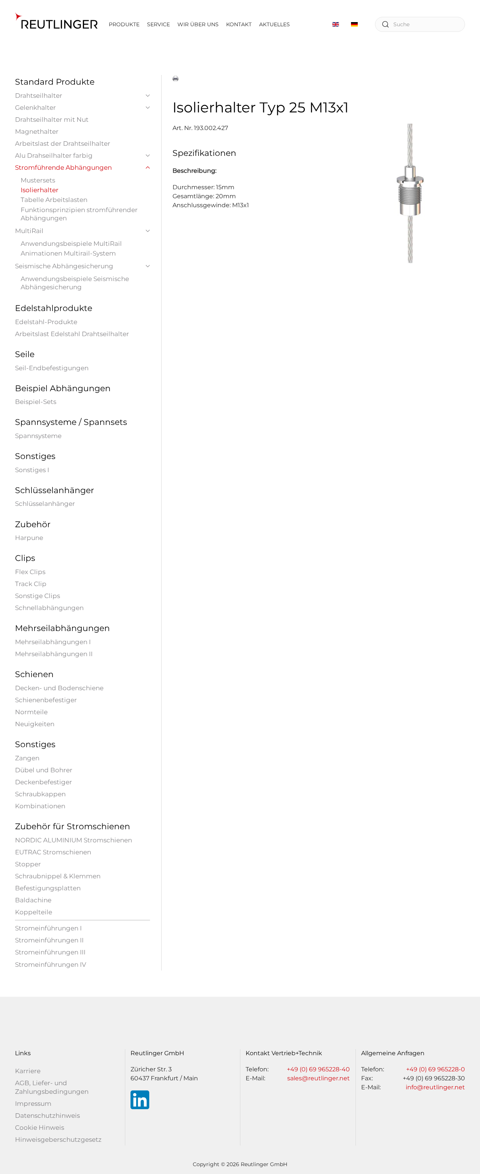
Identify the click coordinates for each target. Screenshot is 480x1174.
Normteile (31, 712)
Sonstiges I (32, 470)
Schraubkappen (40, 794)
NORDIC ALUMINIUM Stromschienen (73, 840)
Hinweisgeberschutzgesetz (58, 1139)
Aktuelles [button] (274, 24)
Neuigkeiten (34, 724)
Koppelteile (33, 912)
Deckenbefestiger (43, 782)
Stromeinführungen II (49, 940)
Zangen (27, 758)
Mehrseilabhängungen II (54, 654)
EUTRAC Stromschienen (53, 852)
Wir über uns (198, 24)
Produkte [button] (124, 24)
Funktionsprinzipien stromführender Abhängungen (79, 214)
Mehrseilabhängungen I (53, 642)
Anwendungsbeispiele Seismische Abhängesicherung (75, 283)
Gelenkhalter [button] (35, 107)
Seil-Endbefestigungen (51, 368)
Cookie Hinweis (39, 1127)
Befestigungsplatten (48, 888)
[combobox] (420, 24)
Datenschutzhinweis (47, 1115)
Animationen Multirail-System (68, 253)
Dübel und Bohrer (43, 770)
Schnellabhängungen (49, 608)
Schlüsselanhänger (45, 503)
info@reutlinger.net (435, 1087)
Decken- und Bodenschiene (59, 688)
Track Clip (30, 584)
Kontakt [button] (239, 24)
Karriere (27, 1071)
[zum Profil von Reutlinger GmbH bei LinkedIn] (139, 1099)
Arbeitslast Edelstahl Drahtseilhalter (72, 334)
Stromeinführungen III (50, 952)
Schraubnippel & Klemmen (57, 876)
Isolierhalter (39, 190)
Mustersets (38, 180)
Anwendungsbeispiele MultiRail (71, 243)
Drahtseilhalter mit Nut (51, 119)
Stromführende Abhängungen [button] (63, 167)
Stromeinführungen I (48, 928)
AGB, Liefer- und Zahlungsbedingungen (51, 1087)
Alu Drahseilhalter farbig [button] (54, 155)
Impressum (33, 1103)
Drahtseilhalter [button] (38, 95)
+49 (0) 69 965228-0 (435, 1069)
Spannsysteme (38, 436)
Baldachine (33, 900)
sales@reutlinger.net (318, 1078)
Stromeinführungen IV (50, 964)
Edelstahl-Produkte (46, 322)
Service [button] (158, 24)
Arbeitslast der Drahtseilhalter (62, 143)
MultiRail (29, 231)
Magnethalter (36, 131)
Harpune (29, 537)
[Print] (175, 78)
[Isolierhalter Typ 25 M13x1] (408, 193)
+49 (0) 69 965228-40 (318, 1069)
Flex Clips (30, 572)
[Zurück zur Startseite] (56, 24)
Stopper (28, 864)
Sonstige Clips (37, 596)
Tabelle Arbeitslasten (54, 199)
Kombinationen (40, 806)
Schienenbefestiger (46, 700)
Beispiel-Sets (35, 401)
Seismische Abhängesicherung (64, 266)
